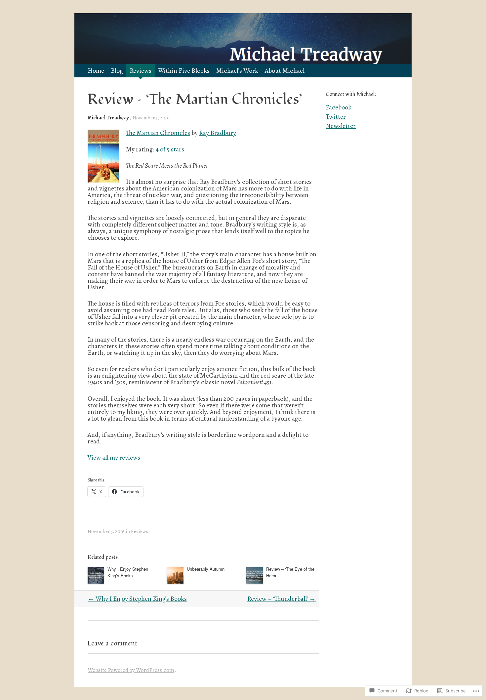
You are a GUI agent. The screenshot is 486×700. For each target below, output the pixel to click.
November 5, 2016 (151, 117)
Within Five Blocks (184, 70)
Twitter (336, 116)
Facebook (338, 107)
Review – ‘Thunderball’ (281, 598)
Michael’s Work (237, 70)
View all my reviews (114, 457)
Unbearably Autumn (205, 569)
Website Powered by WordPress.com (131, 670)
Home (96, 70)
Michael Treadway (108, 117)
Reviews (140, 70)
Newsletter (341, 125)
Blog (117, 70)
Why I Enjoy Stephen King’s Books (127, 572)
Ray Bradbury (217, 132)
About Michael (284, 70)
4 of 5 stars (170, 149)
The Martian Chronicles (158, 132)
